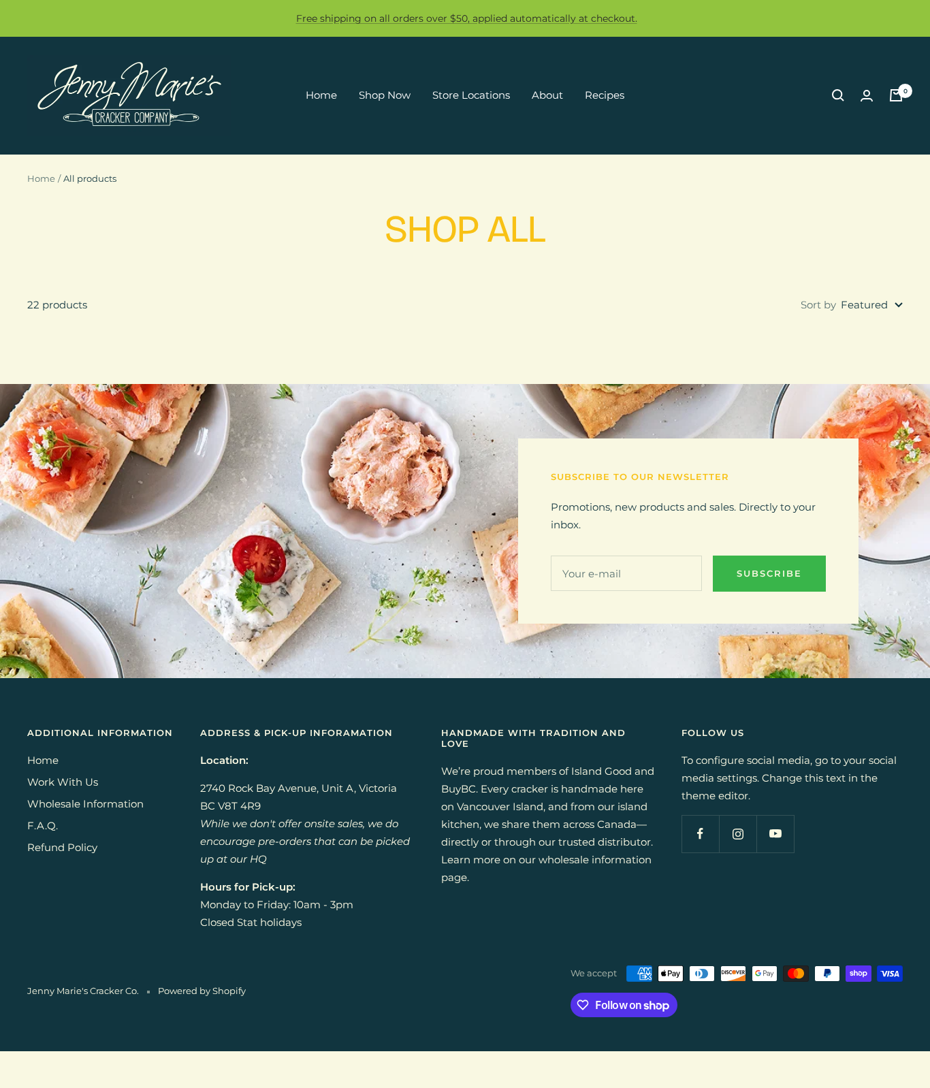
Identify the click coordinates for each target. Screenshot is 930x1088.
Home (321, 95)
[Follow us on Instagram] (737, 833)
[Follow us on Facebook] (700, 833)
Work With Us (62, 781)
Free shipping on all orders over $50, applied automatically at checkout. (466, 18)
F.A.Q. (42, 825)
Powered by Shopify (202, 990)
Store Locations (471, 95)
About (547, 95)
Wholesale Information (85, 803)
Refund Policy (62, 847)
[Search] (838, 95)
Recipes (604, 95)
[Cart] (896, 95)
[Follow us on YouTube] (775, 833)
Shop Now (385, 95)
